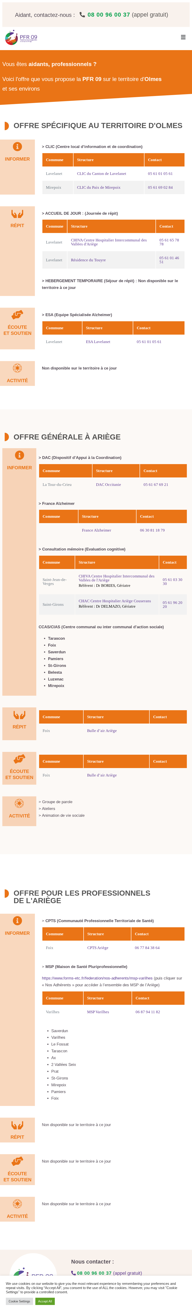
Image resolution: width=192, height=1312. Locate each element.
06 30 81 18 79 (152, 530)
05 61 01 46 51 (169, 260)
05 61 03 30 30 (172, 581)
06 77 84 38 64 (147, 948)
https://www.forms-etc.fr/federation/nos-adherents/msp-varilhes (97, 978)
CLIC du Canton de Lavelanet (101, 173)
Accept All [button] (45, 1301)
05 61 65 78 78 (169, 242)
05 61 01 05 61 (160, 173)
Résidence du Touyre (88, 260)
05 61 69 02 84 (160, 187)
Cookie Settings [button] (19, 1301)
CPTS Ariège (97, 948)
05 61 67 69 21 (156, 484)
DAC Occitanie (108, 484)
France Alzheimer (96, 530)
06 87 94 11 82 (148, 1012)
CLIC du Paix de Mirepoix (99, 187)
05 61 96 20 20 (172, 604)
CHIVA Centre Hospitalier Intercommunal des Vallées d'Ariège (109, 242)
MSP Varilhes (98, 1012)
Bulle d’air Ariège (102, 730)
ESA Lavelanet (98, 342)
